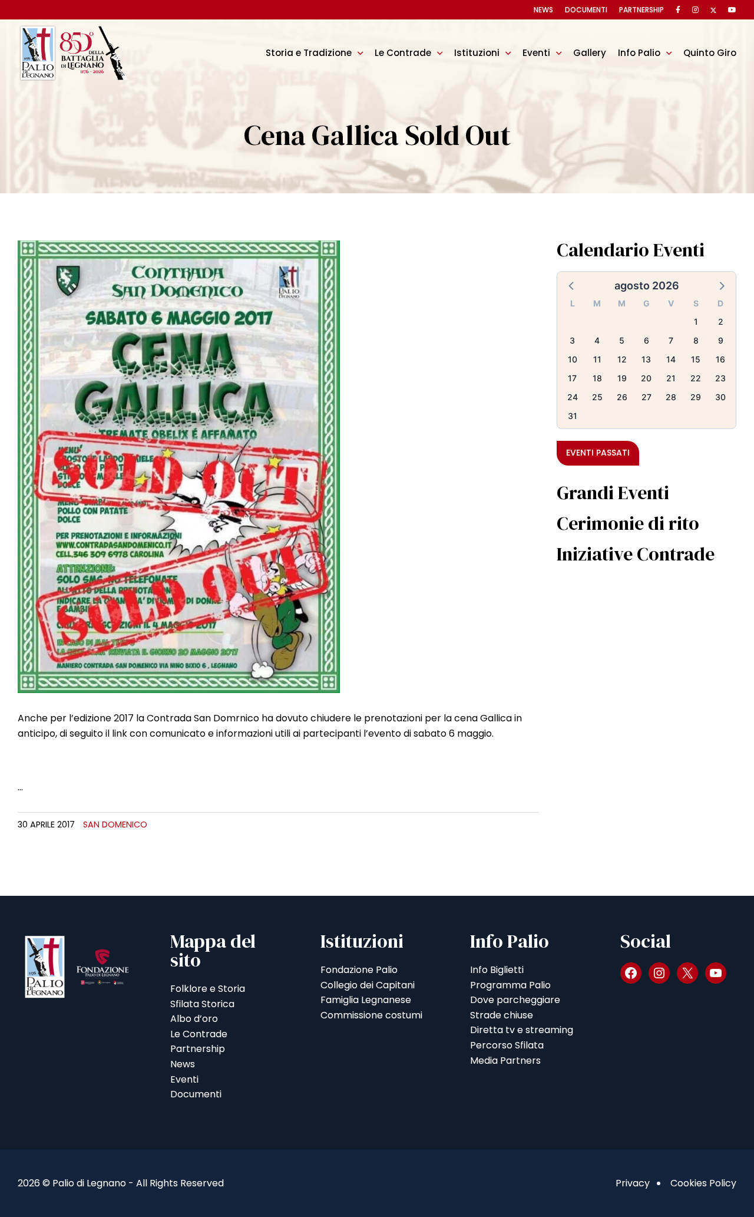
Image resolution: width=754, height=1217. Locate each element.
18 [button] (597, 378)
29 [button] (695, 397)
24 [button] (572, 397)
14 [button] (671, 359)
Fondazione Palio (359, 970)
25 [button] (597, 397)
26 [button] (622, 397)
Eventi (536, 53)
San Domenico (115, 824)
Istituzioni (477, 53)
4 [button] (597, 340)
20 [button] (646, 378)
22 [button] (695, 378)
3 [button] (572, 340)
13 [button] (646, 359)
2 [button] (720, 321)
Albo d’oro (194, 1018)
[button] (572, 285)
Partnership (641, 10)
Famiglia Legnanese (365, 1000)
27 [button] (646, 397)
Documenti (586, 10)
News (543, 10)
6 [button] (646, 340)
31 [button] (572, 416)
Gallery (589, 53)
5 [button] (621, 340)
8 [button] (696, 340)
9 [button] (720, 340)
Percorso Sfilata (507, 1045)
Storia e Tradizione (309, 53)
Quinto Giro (709, 53)
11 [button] (597, 359)
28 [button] (671, 397)
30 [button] (720, 397)
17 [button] (572, 378)
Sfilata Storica (202, 1004)
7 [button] (671, 340)
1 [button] (696, 321)
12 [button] (622, 359)
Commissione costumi (371, 1015)
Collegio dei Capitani (367, 985)
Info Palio (639, 53)
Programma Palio (510, 985)
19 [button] (622, 378)
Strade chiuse (501, 1015)
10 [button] (572, 359)
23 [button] (720, 378)
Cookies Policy (703, 1183)
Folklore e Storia (207, 988)
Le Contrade (403, 53)
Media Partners (505, 1060)
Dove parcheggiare (515, 1000)
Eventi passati (598, 453)
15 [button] (695, 359)
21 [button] (671, 378)
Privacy (633, 1183)
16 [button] (720, 359)
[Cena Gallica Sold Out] (179, 466)
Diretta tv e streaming (521, 1030)
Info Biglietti (497, 970)
